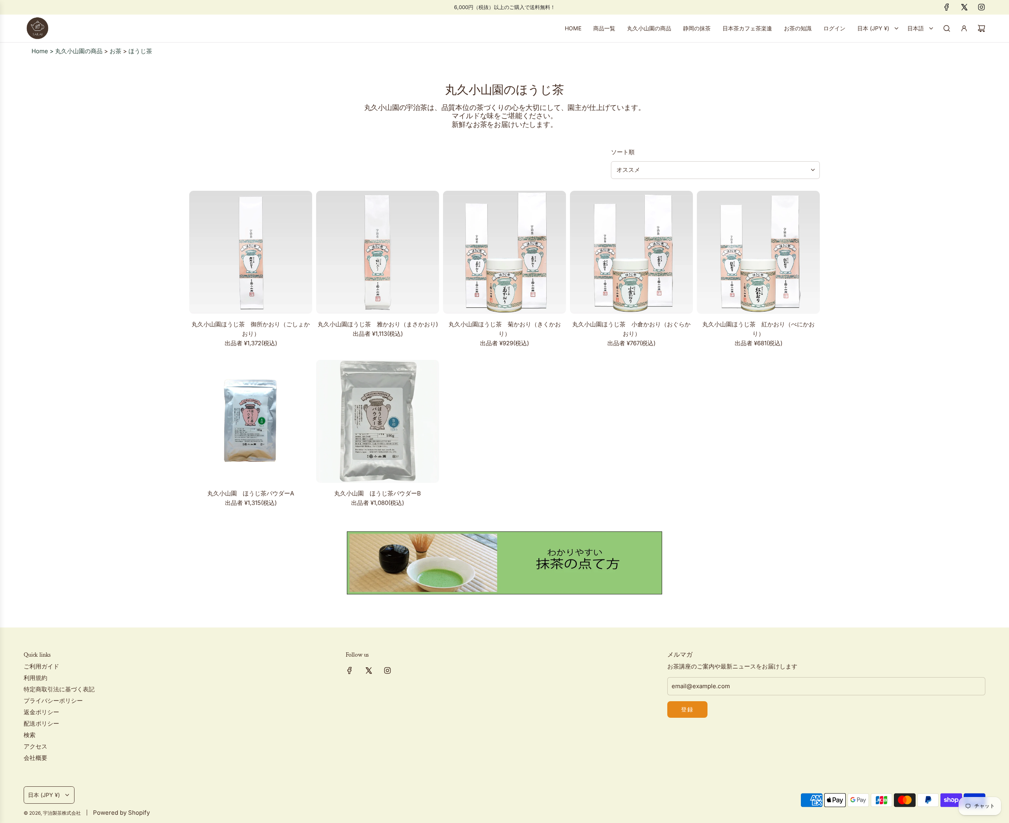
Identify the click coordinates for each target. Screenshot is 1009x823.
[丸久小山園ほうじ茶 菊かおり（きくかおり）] (504, 252)
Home (41, 51)
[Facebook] (946, 7)
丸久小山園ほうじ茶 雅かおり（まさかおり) (378, 324)
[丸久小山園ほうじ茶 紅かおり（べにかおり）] (758, 252)
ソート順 (623, 152)
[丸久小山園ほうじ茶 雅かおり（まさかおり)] (377, 252)
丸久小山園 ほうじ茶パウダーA (250, 493)
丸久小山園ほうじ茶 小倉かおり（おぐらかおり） (631, 328)
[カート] (981, 28)
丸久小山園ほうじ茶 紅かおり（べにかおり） (758, 328)
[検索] (946, 28)
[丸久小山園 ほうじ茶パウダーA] (250, 421)
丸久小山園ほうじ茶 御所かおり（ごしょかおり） (251, 328)
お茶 (115, 51)
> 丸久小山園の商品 (76, 51)
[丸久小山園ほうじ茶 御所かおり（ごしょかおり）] (250, 252)
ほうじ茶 (140, 51)
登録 (687, 709)
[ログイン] (964, 28)
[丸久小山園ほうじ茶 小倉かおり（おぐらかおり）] (631, 252)
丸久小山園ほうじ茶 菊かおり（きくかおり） (505, 328)
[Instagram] (981, 7)
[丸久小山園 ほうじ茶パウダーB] (377, 421)
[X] (964, 7)
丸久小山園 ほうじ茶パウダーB (377, 493)
